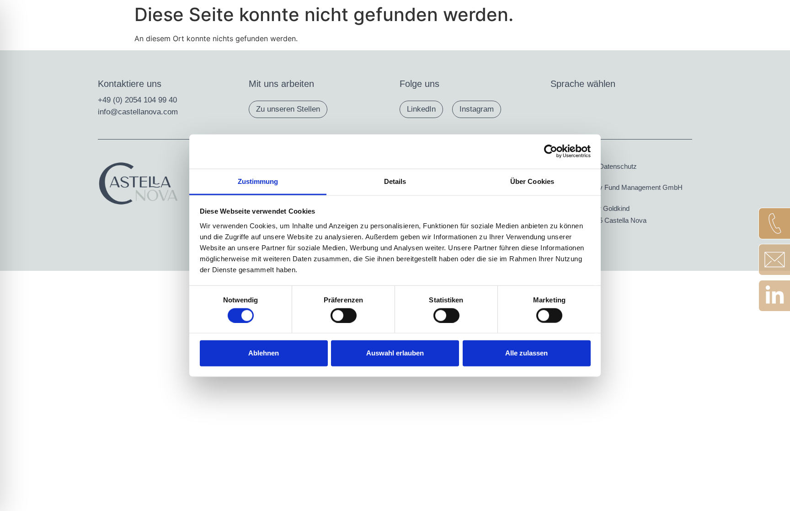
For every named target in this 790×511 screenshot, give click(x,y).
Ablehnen (263, 353)
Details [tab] (395, 181)
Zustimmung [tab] (258, 181)
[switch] (344, 315)
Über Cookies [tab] (532, 181)
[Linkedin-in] (774, 296)
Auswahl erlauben (395, 353)
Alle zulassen (526, 353)
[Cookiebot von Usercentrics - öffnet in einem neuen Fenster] (551, 151)
